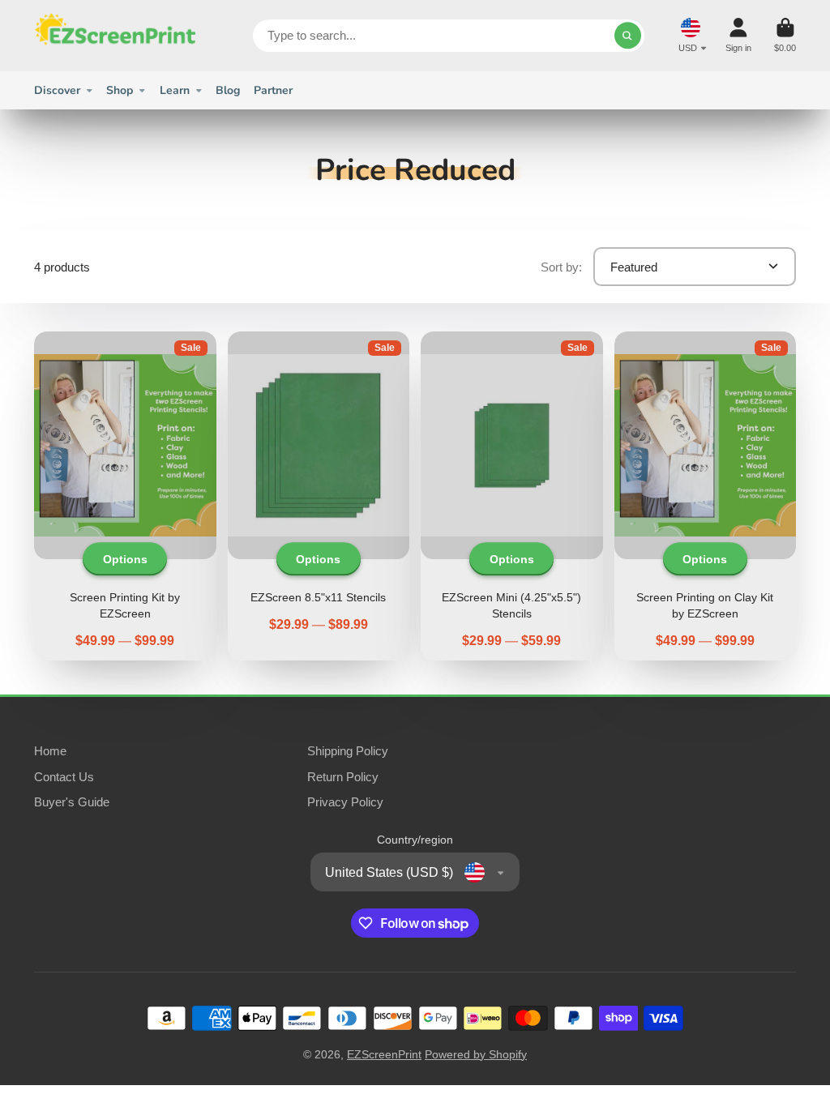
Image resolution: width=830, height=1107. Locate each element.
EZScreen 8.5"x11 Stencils (319, 495)
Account (738, 35)
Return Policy (343, 777)
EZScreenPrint (384, 1054)
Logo (115, 35)
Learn (175, 90)
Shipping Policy (347, 751)
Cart (785, 35)
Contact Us (64, 777)
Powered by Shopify (476, 1054)
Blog (228, 90)
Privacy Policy (345, 802)
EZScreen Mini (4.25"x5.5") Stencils (512, 495)
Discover (57, 90)
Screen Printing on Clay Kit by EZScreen (705, 495)
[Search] (628, 35)
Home (50, 751)
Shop (119, 90)
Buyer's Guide (71, 802)
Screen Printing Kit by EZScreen (125, 495)
